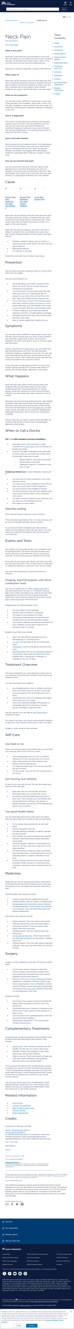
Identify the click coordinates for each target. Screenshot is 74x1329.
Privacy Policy (9, 1177)
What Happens (60, 53)
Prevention (58, 46)
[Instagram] (25, 1273)
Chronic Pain (17, 1103)
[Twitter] (4, 1273)
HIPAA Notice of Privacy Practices (37, 1254)
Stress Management (20, 1113)
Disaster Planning (62, 1257)
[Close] (71, 1312)
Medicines (58, 75)
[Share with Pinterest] (22, 1204)
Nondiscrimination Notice (10, 1257)
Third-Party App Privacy (64, 1254)
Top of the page (11, 1142)
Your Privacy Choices (33, 1257)
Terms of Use (58, 1176)
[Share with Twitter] (17, 1204)
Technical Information (63, 1261)
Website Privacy (7, 1264)
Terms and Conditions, (52, 1320)
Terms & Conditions (33, 1261)
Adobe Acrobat (25, 1305)
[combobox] (32, 9)
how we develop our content (27, 1177)
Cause (7, 1150)
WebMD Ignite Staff (15, 1159)
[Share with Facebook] (12, 1204)
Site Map (59, 1264)
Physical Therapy (19, 1110)
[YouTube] (14, 1273)
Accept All (32, 1325)
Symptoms (58, 50)
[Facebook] (9, 1273)
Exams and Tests (60, 63)
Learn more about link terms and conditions (44, 1301)
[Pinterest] (20, 1273)
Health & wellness (11, 20)
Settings (18, 1325)
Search (64, 9)
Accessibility (6, 1254)
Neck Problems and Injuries (23, 1108)
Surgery (57, 79)
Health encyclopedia (27, 22)
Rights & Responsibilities (34, 1264)
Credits (57, 94)
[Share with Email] (7, 1204)
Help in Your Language (9, 1261)
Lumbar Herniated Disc (21, 1106)
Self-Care (58, 72)
